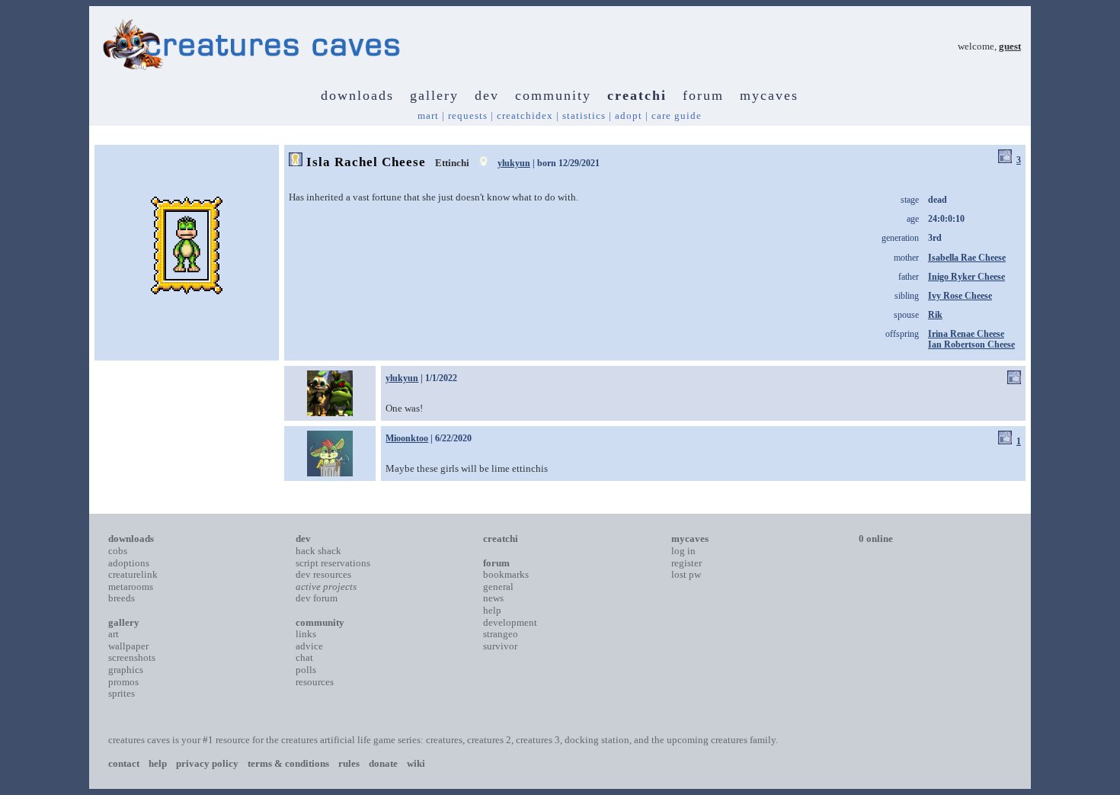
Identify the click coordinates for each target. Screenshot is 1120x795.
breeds (121, 598)
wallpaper (128, 646)
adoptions (128, 563)
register (686, 563)
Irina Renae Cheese (966, 334)
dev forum (317, 598)
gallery (434, 95)
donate (383, 763)
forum (703, 95)
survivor (500, 646)
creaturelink (133, 574)
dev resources (323, 574)
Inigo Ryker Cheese (966, 276)
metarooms (130, 586)
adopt (628, 115)
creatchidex (525, 115)
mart (428, 115)
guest (1010, 46)
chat (304, 657)
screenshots (131, 657)
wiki (416, 763)
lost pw (686, 574)
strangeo (500, 634)
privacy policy (207, 763)
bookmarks (506, 574)
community (553, 95)
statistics (584, 115)
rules (349, 763)
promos (123, 682)
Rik (935, 314)
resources (315, 682)
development (510, 622)
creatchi (637, 95)
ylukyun (514, 163)
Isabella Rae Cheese (967, 257)
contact (123, 763)
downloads (357, 95)
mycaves (769, 95)
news (493, 598)
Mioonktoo (407, 438)
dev (487, 95)
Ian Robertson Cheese (971, 344)
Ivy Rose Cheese (960, 295)
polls (306, 669)
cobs (117, 550)
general (498, 586)
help (492, 610)
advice (309, 646)
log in (683, 550)
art (113, 634)
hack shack (318, 550)
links (306, 634)
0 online (876, 538)
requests (468, 115)
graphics (125, 669)
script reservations (333, 563)
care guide (676, 115)
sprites (121, 693)
